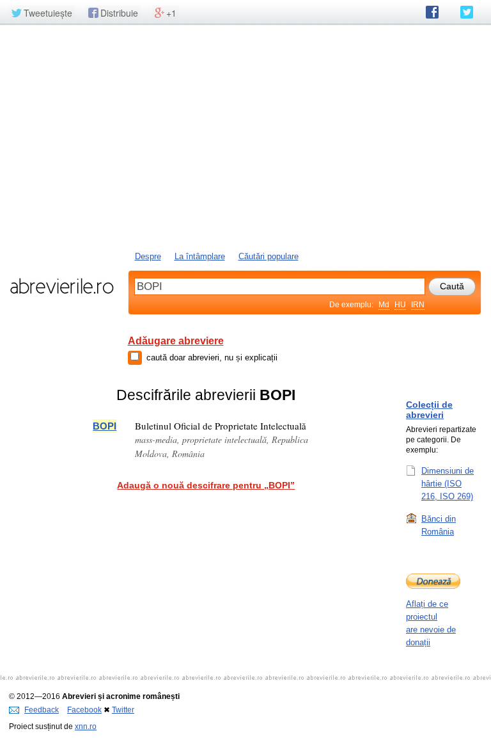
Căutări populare (268, 256)
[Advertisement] (245, 136)
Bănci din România (438, 525)
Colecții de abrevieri (429, 409)
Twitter (123, 709)
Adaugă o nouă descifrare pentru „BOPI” (206, 485)
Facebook (84, 709)
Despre (148, 256)
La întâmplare (200, 256)
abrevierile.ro (62, 286)
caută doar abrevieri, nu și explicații (211, 357)
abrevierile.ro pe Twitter (466, 12)
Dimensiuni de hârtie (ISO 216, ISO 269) (447, 483)
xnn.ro (86, 726)
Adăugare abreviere (176, 340)
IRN (418, 304)
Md (383, 304)
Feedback (41, 709)
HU (400, 304)
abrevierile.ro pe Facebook (432, 12)
